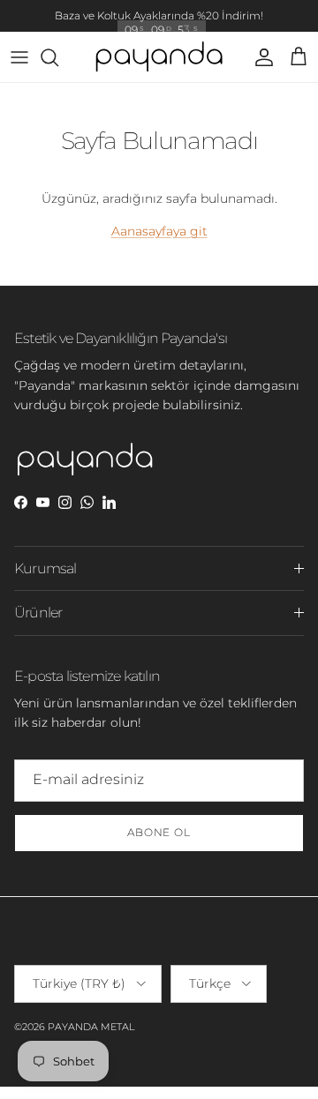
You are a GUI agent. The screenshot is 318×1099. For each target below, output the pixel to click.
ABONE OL (159, 832)
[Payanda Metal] (159, 57)
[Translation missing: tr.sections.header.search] (58, 57)
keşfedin (243, 22)
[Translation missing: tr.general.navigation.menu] (19, 57)
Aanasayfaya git (159, 231)
